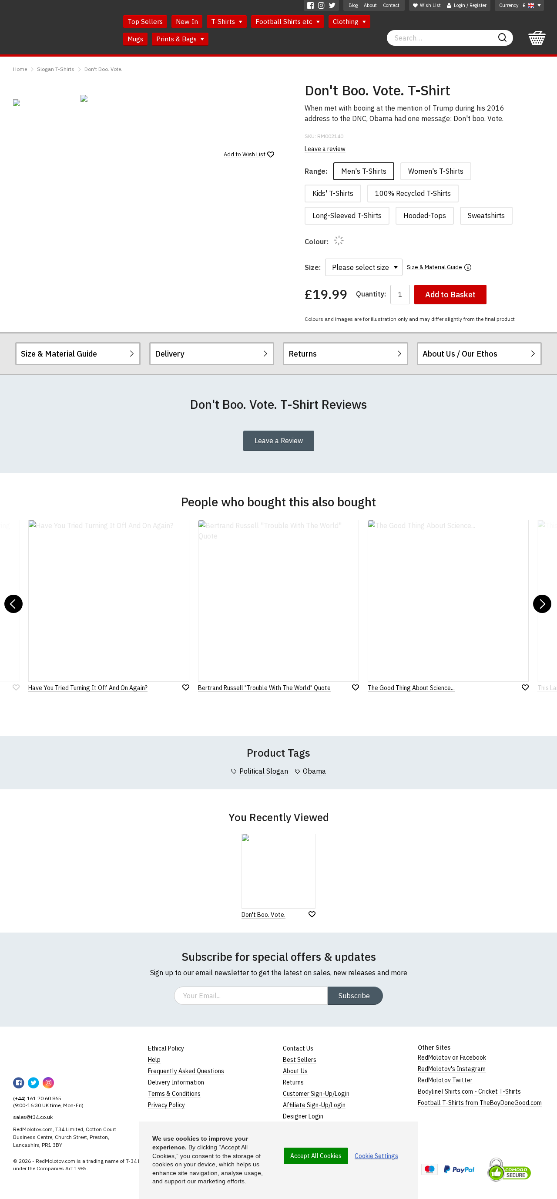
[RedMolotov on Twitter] (332, 5)
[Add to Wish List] (312, 914)
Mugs (135, 39)
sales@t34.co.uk (33, 1117)
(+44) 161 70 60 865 (37, 1098)
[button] (13, 604)
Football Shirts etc (284, 21)
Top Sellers (145, 21)
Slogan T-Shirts (55, 69)
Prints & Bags (177, 39)
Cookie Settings (376, 1156)
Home (20, 69)
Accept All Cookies (316, 1156)
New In (187, 21)
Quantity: (371, 294)
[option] (42, 102)
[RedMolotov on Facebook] (310, 5)
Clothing (346, 21)
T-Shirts (224, 21)
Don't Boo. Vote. (103, 69)
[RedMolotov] (42, 1055)
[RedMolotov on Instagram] (321, 5)
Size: (313, 267)
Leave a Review (279, 440)
